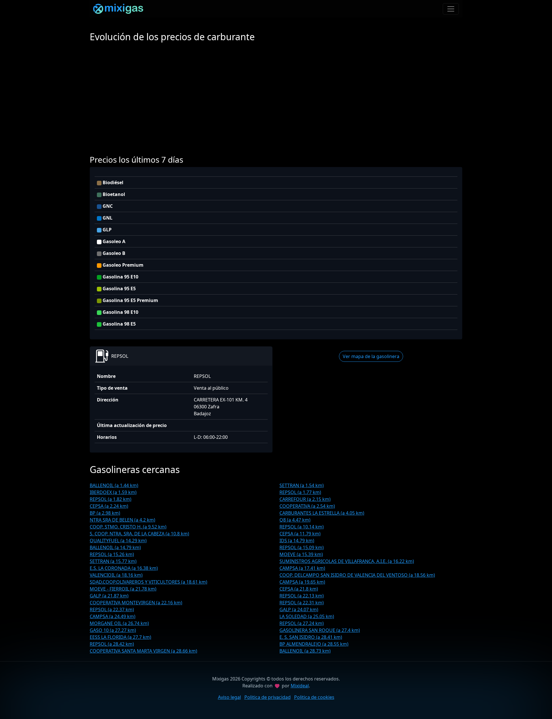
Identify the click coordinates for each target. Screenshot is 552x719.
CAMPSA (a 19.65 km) (302, 582)
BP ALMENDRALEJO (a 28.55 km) (313, 644)
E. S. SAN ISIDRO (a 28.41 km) (310, 637)
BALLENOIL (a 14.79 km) (115, 547)
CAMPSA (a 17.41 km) (302, 568)
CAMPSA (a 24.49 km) (112, 616)
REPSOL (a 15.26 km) (112, 554)
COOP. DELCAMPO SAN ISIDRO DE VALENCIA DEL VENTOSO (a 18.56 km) (357, 575)
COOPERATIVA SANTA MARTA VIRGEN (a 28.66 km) (143, 651)
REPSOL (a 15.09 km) (301, 547)
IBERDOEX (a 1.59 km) (113, 492)
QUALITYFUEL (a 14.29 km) (118, 540)
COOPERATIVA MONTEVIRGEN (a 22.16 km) (136, 602)
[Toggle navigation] (451, 9)
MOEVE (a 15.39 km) (301, 554)
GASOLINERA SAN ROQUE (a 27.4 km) (319, 630)
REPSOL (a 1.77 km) (300, 492)
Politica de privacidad (267, 697)
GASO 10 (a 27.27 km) (113, 630)
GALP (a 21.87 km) (109, 596)
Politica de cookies (314, 697)
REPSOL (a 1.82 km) (110, 499)
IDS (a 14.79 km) (296, 540)
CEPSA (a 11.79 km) (300, 533)
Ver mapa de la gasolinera (371, 356)
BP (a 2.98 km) (105, 513)
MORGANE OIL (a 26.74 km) (119, 623)
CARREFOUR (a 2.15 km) (305, 499)
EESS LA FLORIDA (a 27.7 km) (120, 637)
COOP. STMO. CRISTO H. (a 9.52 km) (128, 527)
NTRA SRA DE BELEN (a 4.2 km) (122, 520)
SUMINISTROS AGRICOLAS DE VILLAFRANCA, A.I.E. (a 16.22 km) (346, 561)
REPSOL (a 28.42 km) (112, 644)
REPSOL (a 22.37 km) (112, 609)
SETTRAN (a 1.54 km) (301, 485)
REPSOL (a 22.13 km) (301, 596)
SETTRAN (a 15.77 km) (113, 561)
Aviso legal (229, 697)
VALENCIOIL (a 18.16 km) (116, 575)
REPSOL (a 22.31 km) (301, 602)
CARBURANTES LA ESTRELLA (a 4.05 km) (321, 513)
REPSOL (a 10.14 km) (301, 527)
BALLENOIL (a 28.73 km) (305, 651)
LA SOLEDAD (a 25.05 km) (306, 616)
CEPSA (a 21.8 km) (298, 589)
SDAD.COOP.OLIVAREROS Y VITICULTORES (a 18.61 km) (148, 582)
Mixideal (300, 686)
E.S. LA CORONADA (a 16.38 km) (124, 568)
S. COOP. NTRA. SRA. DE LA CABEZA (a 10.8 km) (139, 533)
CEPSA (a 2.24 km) (109, 506)
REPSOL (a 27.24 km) (301, 623)
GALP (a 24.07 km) (298, 609)
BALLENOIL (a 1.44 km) (114, 485)
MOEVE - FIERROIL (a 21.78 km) (123, 589)
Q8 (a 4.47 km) (294, 520)
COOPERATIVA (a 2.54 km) (307, 506)
